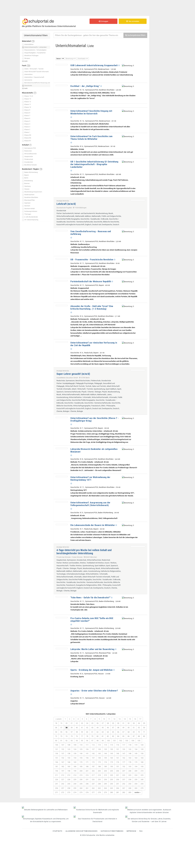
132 (123, 749)
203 (99, 771)
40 (77, 728)
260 (81, 788)
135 (142, 749)
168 (68, 762)
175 (111, 762)
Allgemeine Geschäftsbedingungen (82, 831)
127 (93, 749)
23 (82, 723)
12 (114, 719)
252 (123, 784)
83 (113, 736)
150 (142, 753)
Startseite (57, 831)
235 (111, 780)
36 (56, 728)
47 (113, 728)
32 (128, 723)
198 (68, 771)
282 (123, 792)
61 (92, 732)
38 (66, 728)
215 (81, 775)
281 (117, 792)
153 (68, 758)
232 (93, 780)
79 (92, 736)
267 (123, 788)
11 (109, 719)
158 (99, 758)
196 (56, 771)
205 (111, 771)
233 (99, 780)
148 (129, 753)
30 (118, 723)
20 (66, 723)
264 (105, 788)
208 (129, 771)
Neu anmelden (133, 21)
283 (129, 792)
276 (87, 792)
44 (97, 728)
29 (113, 723)
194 (136, 766)
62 (97, 732)
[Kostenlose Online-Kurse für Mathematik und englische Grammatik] (97, 807)
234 (105, 780)
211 (56, 775)
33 (134, 723)
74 (66, 736)
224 (136, 775)
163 (129, 758)
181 (56, 766)
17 (140, 719)
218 (99, 775)
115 (111, 745)
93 (72, 741)
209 (136, 771)
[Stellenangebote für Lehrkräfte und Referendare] (46, 807)
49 (123, 728)
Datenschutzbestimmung (112, 831)
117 (123, 745)
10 (104, 719)
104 (132, 741)
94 (77, 741)
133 (129, 749)
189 (105, 766)
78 (87, 736)
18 (56, 723)
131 (117, 749)
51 (134, 728)
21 (72, 723)
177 (123, 762)
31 (123, 723)
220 (111, 775)
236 (117, 780)
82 (108, 736)
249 (105, 784)
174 (105, 762)
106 (56, 745)
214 (74, 775)
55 (61, 732)
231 (87, 780)
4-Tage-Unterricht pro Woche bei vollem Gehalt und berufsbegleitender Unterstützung (84, 551)
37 (61, 728)
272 (62, 792)
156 (87, 758)
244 (74, 784)
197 (62, 771)
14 (125, 719)
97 (92, 741)
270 (142, 788)
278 (99, 792)
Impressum (131, 831)
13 (119, 719)
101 (114, 741)
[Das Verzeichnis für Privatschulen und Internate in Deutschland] (97, 816)
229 (74, 780)
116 (117, 745)
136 (56, 753)
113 (99, 745)
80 (97, 736)
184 (74, 766)
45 (103, 728)
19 (61, 723)
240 (142, 780)
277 (93, 792)
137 (62, 753)
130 (111, 749)
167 (62, 762)
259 (74, 788)
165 (142, 758)
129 (105, 749)
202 (93, 771)
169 (74, 762)
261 (87, 788)
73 (61, 736)
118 (129, 745)
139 (74, 753)
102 (120, 741)
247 (93, 784)
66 (118, 732)
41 (82, 728)
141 (87, 753)
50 (128, 728)
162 (123, 758)
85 (123, 736)
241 (56, 784)
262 (93, 788)
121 (56, 749)
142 (93, 753)
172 (93, 762)
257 (62, 788)
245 (81, 784)
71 (144, 732)
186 (87, 766)
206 (117, 771)
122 (62, 749)
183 (68, 766)
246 (87, 784)
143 (99, 753)
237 (123, 780)
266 (117, 788)
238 (129, 780)
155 (81, 758)
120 (142, 745)
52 (139, 728)
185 (81, 766)
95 (82, 741)
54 (56, 732)
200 (81, 771)
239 (136, 780)
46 (108, 728)
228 (68, 780)
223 (129, 775)
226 (56, 780)
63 (103, 732)
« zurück (58, 719)
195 (142, 766)
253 (129, 784)
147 (123, 753)
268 (129, 788)
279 (105, 792)
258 (68, 788)
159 (105, 758)
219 (105, 775)
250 (111, 784)
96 (87, 741)
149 (136, 753)
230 (81, 780)
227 (62, 780)
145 (111, 753)
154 (74, 758)
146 (117, 753)
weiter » (137, 792)
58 (77, 732)
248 (99, 784)
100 (108, 741)
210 (142, 771)
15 (130, 719)
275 (81, 792)
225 (142, 775)
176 (117, 762)
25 (92, 723)
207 (123, 771)
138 (68, 753)
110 (81, 745)
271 (56, 792)
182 (62, 766)
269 (136, 788)
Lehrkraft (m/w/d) (66, 203)
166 (56, 762)
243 (68, 784)
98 (97, 741)
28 (108, 723)
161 (117, 758)
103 (126, 741)
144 (105, 753)
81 (103, 736)
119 (136, 745)
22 (77, 723)
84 (118, 736)
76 (77, 736)
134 (136, 749)
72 (56, 736)
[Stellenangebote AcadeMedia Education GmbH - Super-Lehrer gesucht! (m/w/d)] (137, 370)
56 (66, 732)
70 (139, 732)
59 (82, 732)
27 (103, 723)
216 (87, 775)
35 (144, 723)
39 (72, 728)
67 (123, 732)
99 (103, 741)
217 (93, 775)
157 (93, 758)
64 (108, 732)
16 (135, 719)
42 (87, 728)
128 (99, 749)
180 (142, 762)
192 (123, 766)
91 (61, 741)
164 (136, 758)
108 (68, 745)
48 (118, 728)
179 (136, 762)
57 (72, 732)
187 (93, 766)
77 (82, 736)
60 (87, 732)
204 (105, 771)
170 (81, 762)
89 (144, 736)
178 (129, 762)
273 (68, 792)
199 (74, 771)
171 (87, 762)
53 (144, 728)
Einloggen (104, 21)
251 (117, 784)
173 (99, 762)
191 (117, 766)
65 (113, 732)
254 (136, 784)
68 (128, 732)
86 (128, 736)
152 (62, 758)
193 (129, 766)
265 (111, 788)
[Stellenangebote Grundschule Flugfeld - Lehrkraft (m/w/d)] (137, 200)
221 (117, 775)
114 (105, 745)
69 (134, 732)
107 (62, 745)
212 (62, 775)
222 (123, 775)
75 (72, 736)
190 (111, 766)
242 (62, 784)
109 (74, 745)
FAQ (140, 831)
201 (87, 771)
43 (92, 728)
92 (66, 741)
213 (68, 775)
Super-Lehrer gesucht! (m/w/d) (73, 373)
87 (134, 736)
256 (56, 788)
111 (87, 745)
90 (56, 741)
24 (87, 723)
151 (56, 758)
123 (68, 749)
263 (99, 788)
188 (99, 766)
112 (93, 745)
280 (111, 792)
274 (74, 792)
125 (81, 749)
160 (111, 758)
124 (74, 749)
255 (142, 784)
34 (139, 723)
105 (138, 741)
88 (139, 736)
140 (81, 753)
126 (87, 749)
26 (97, 723)
